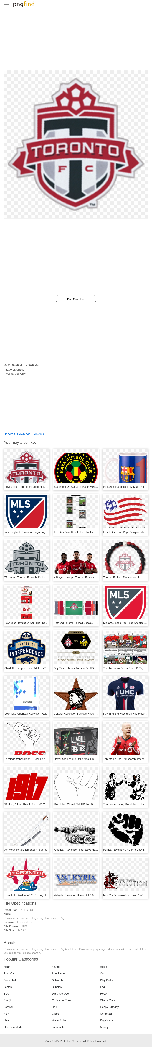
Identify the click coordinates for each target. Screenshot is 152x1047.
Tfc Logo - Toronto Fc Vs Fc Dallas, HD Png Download (36, 577)
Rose (103, 993)
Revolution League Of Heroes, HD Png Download (83, 759)
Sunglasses (59, 973)
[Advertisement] (76, 44)
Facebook (58, 1027)
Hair (54, 1007)
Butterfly (9, 973)
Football (8, 1007)
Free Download (76, 299)
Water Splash (60, 1020)
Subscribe (58, 980)
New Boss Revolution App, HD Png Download (31, 623)
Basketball (10, 980)
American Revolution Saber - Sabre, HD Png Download (36, 849)
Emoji (7, 1000)
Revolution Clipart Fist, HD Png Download (78, 804)
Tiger (7, 993)
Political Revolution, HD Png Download (125, 849)
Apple (103, 967)
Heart (7, 967)
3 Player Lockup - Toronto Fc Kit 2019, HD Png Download (87, 577)
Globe (55, 1013)
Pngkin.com (107, 1020)
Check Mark (107, 1000)
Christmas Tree (61, 1000)
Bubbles (57, 987)
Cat (102, 973)
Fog (102, 987)
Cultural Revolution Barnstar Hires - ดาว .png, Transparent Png (91, 713)
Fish (6, 1013)
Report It (9, 434)
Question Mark (13, 1027)
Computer (106, 1013)
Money (104, 1027)
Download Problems (30, 434)
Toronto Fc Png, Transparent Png (123, 577)
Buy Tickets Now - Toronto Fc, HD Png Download (83, 668)
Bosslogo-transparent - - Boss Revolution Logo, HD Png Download (43, 759)
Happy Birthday (109, 1007)
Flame (56, 967)
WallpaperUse (60, 993)
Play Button (107, 980)
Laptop (8, 987)
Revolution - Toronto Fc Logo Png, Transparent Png (34, 486)
